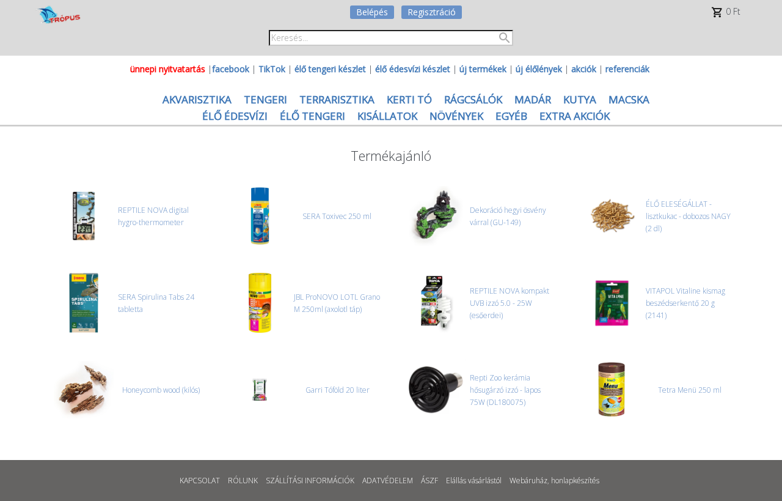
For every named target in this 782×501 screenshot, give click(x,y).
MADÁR (532, 99)
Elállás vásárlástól (474, 480)
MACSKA (628, 99)
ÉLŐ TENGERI (312, 116)
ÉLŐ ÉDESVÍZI (235, 116)
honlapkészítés (575, 480)
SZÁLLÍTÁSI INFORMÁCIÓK (310, 480)
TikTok (271, 69)
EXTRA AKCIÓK (574, 116)
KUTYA (579, 99)
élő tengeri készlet (330, 69)
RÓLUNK (243, 480)
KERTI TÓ (409, 99)
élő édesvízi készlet (412, 69)
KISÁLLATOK (387, 116)
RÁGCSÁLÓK (473, 99)
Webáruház (528, 480)
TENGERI (265, 99)
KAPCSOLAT (200, 480)
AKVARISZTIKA (197, 99)
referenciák (627, 69)
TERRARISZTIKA (337, 99)
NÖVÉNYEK (456, 116)
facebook (230, 69)
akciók (583, 69)
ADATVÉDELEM (387, 480)
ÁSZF (429, 480)
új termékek (482, 69)
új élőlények (539, 69)
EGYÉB (511, 116)
